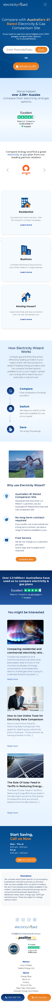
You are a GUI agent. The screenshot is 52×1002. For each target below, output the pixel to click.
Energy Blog (26, 976)
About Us (26, 979)
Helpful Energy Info (26, 968)
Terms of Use (26, 985)
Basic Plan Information (26, 988)
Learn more (26, 225)
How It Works (26, 965)
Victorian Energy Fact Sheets (26, 991)
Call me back (40, 997)
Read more (12, 679)
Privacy (26, 982)
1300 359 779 (13, 997)
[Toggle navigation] (45, 4)
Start (41, 49)
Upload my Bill (27, 66)
